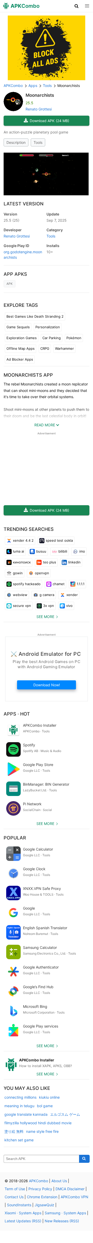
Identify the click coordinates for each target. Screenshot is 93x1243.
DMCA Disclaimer (70, 1189)
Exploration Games (21, 338)
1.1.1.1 (80, 584)
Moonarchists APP (28, 375)
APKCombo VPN (74, 1197)
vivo (69, 606)
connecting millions (20, 1097)
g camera (47, 595)
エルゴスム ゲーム (65, 1114)
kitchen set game (19, 1140)
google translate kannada (26, 1114)
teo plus (49, 562)
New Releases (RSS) (62, 1221)
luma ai (18, 551)
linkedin (74, 562)
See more (45, 616)
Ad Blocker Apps (19, 359)
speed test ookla (59, 540)
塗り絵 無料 (14, 1131)
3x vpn (48, 606)
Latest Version (23, 203)
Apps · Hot (17, 714)
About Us (59, 1181)
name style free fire (42, 1131)
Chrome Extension (42, 1197)
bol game (45, 1106)
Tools (38, 142)
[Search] (84, 1159)
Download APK (49, 120)
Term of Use (15, 1189)
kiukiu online (49, 1097)
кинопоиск (22, 562)
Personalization (47, 327)
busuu (41, 551)
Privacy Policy (40, 1189)
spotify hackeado (27, 584)
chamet (59, 584)
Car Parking (51, 338)
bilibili (62, 551)
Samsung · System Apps (65, 1213)
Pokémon (73, 338)
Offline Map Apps (20, 348)
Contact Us (14, 1197)
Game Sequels (18, 327)
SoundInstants (19, 1205)
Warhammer (64, 348)
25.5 (11, 220)
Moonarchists (40, 95)
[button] (76, 6)
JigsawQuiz (44, 1205)
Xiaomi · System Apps (23, 1213)
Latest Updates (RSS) (23, 1221)
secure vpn (22, 606)
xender (72, 595)
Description (16, 142)
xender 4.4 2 (23, 540)
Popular (15, 837)
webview (20, 595)
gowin (18, 573)
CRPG (44, 348)
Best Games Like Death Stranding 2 (35, 316)
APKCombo (13, 85)
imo (82, 551)
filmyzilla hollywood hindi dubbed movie (38, 1123)
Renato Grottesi (39, 109)
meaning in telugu (19, 1106)
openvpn (42, 573)
